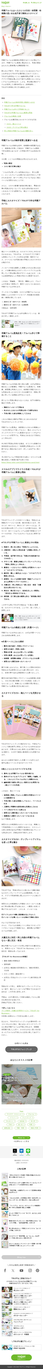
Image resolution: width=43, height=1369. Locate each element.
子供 (10, 1124)
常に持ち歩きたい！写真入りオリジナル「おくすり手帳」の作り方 (25, 1229)
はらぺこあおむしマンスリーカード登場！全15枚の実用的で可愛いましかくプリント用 (25, 1244)
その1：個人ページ (14, 124)
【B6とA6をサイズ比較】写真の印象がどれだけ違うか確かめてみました (25, 1176)
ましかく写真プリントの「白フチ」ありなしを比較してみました (25, 1214)
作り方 (33, 1121)
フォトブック (26, 1117)
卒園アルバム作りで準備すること (17, 109)
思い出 (20, 1124)
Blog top (21, 1257)
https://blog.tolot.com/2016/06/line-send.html (20, 462)
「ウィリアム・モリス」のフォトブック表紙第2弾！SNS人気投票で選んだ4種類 (24, 1206)
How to (8, 6)
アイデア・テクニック (14, 1114)
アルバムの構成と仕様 (12, 116)
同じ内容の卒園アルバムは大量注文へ (18, 131)
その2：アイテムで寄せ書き (17, 127)
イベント (13, 1117)
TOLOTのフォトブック (21, 1049)
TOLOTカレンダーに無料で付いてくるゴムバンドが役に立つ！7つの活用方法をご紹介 (25, 1184)
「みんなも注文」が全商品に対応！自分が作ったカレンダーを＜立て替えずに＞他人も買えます (25, 1199)
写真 (30, 1124)
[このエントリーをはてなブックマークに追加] (21, 1151)
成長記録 (7, 1128)
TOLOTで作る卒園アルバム (15, 106)
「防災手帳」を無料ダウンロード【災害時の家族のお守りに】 (25, 1191)
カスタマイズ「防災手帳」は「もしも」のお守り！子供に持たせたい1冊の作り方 (24, 1237)
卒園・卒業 (20, 1128)
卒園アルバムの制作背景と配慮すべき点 (19, 102)
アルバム (31, 1114)
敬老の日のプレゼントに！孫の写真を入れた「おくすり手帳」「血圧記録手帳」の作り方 (25, 1222)
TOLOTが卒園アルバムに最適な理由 (18, 113)
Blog (3, 6)
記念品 (22, 1121)
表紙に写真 (34, 1128)
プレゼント (9, 1121)
